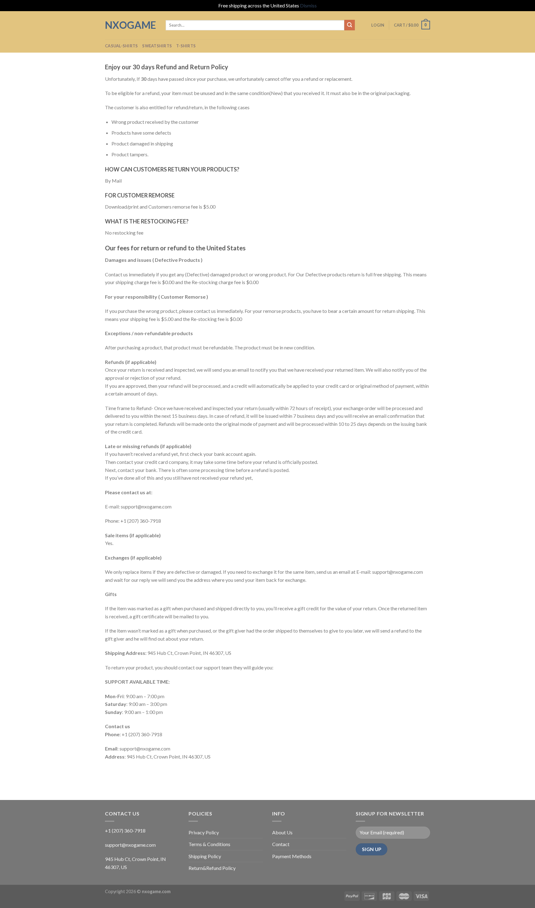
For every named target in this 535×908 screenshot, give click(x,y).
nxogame (130, 25)
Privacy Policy (204, 832)
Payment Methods (291, 856)
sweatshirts (157, 45)
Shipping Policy (205, 856)
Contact (280, 844)
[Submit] (349, 25)
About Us (282, 832)
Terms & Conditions (209, 844)
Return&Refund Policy (212, 868)
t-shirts (186, 45)
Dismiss (308, 5)
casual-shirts (121, 45)
